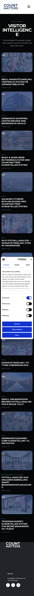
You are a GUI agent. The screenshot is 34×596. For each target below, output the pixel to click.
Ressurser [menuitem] (9, 563)
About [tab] (28, 265)
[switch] (29, 303)
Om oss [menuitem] (9, 568)
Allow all (17, 324)
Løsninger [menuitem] (9, 557)
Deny (17, 335)
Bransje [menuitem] (9, 552)
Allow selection (17, 329)
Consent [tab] (6, 265)
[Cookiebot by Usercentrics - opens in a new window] (19, 259)
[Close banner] (31, 259)
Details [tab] (17, 265)
